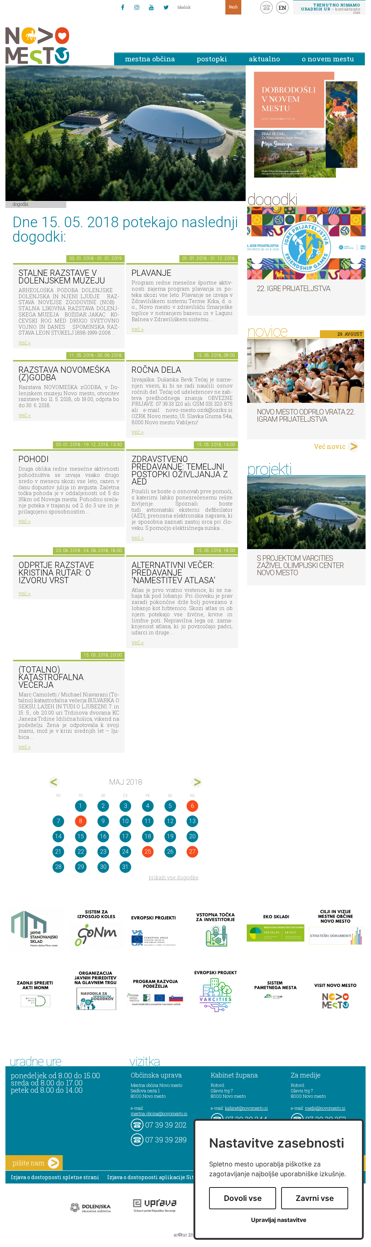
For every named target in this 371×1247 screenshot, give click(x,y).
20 (192, 836)
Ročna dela (156, 370)
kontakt (266, 7)
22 (81, 851)
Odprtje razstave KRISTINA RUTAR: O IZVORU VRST (56, 572)
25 (148, 851)
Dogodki (21, 204)
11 (148, 821)
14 (58, 836)
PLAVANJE (151, 273)
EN (283, 7)
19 (170, 836)
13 (192, 821)
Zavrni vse (315, 1198)
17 (125, 836)
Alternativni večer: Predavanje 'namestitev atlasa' (174, 572)
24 (125, 851)
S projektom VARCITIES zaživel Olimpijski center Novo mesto (300, 565)
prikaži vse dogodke (174, 877)
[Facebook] (122, 7)
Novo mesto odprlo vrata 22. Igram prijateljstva (306, 416)
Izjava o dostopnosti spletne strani (55, 1177)
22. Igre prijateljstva (293, 288)
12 (170, 821)
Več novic (330, 446)
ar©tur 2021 (185, 1235)
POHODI (33, 459)
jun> (196, 782)
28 (58, 866)
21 (58, 851)
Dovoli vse (243, 1198)
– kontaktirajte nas (330, 8)
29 (81, 866)
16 (103, 836)
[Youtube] (151, 7)
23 (103, 851)
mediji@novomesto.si (325, 1108)
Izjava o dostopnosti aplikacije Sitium (156, 1177)
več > (24, 342)
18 (148, 836)
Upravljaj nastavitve (279, 1220)
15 (81, 836)
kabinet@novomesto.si (246, 1108)
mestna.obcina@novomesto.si (159, 1113)
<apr (54, 782)
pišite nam (29, 1162)
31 (125, 866)
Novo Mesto (54, 45)
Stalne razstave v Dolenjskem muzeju (61, 277)
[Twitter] (166, 7)
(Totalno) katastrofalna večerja (51, 677)
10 (125, 821)
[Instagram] (137, 7)
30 (103, 866)
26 (170, 851)
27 (192, 851)
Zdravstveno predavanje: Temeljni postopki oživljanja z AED (180, 470)
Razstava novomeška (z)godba (64, 374)
